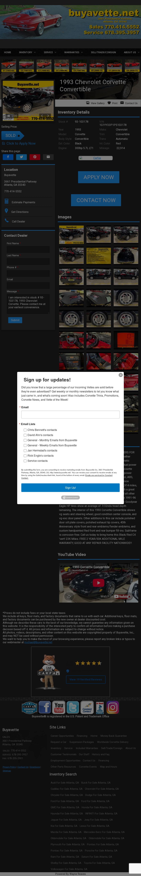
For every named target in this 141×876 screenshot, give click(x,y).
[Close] (121, 375)
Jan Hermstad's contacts (42, 450)
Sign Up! (70, 488)
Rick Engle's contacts (41, 455)
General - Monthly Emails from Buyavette (52, 440)
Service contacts (38, 461)
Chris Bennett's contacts (42, 430)
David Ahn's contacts (40, 435)
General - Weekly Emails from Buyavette (52, 445)
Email (25, 407)
